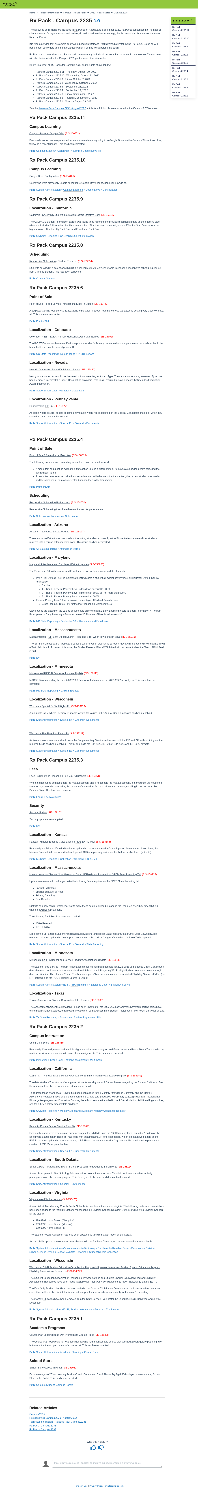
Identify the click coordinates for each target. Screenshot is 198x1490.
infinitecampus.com (114, 1486)
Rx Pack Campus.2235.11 (180, 28)
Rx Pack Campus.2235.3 (180, 78)
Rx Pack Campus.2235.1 (180, 94)
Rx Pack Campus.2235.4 (180, 69)
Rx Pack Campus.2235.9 (180, 45)
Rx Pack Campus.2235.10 (180, 37)
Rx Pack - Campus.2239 (42, 1429)
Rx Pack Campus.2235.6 (180, 61)
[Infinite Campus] (11, 2)
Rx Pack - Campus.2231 (42, 1425)
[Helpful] (93, 1448)
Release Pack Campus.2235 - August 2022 (62, 108)
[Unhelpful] (100, 1448)
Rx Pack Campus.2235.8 (180, 53)
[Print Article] (99, 20)
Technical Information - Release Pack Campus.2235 (57, 1421)
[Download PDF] (95, 20)
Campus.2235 (37, 1414)
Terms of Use (81, 1486)
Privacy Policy (96, 1486)
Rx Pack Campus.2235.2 (180, 86)
